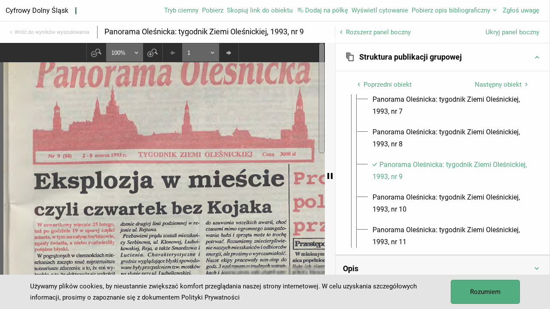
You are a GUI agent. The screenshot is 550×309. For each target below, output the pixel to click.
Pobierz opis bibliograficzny (451, 10)
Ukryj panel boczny (512, 32)
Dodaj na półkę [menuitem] (326, 10)
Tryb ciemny (181, 10)
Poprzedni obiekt (388, 84)
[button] (443, 57)
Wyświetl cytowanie (379, 10)
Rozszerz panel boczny (378, 32)
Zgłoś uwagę (521, 10)
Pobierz (212, 10)
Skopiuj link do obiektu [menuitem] (260, 10)
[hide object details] (330, 176)
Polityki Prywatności (210, 297)
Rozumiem (485, 292)
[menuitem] (450, 105)
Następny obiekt (498, 84)
